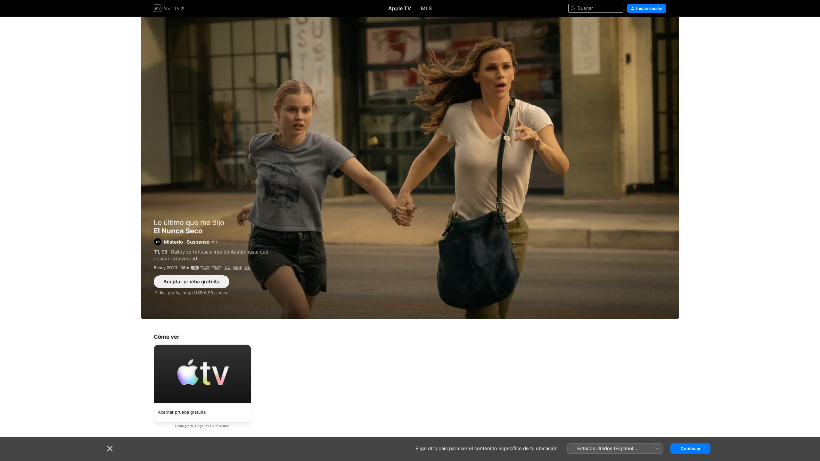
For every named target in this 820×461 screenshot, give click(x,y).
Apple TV (399, 8)
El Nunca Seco (410, 168)
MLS (426, 8)
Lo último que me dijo (189, 222)
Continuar (691, 448)
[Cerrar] (110, 448)
